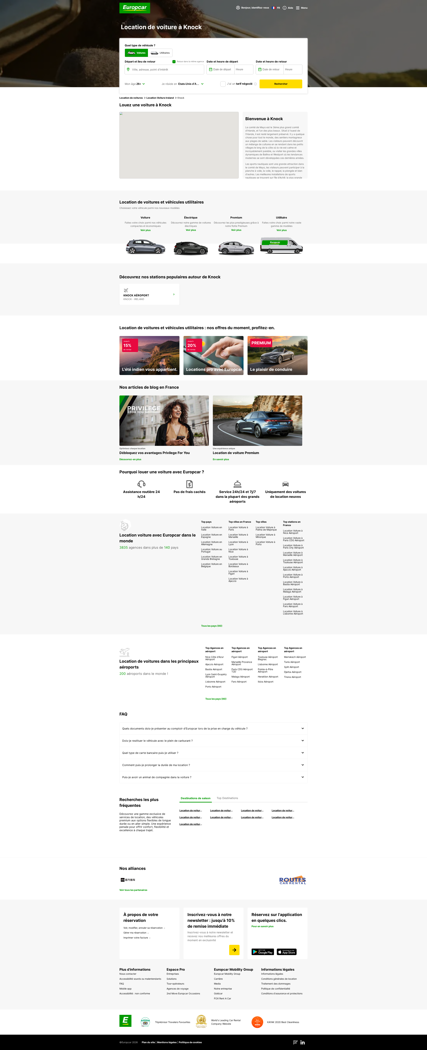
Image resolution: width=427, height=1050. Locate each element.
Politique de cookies (190, 1042)
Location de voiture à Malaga (252, 810)
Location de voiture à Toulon (190, 824)
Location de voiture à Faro (221, 817)
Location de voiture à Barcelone (190, 810)
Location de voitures (131, 97)
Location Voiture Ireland (160, 97)
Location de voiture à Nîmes (252, 817)
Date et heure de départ (222, 61)
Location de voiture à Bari (221, 810)
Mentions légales (167, 1042)
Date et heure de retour (271, 61)
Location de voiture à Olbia (190, 817)
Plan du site (148, 1042)
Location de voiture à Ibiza (283, 810)
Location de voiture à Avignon (283, 817)
